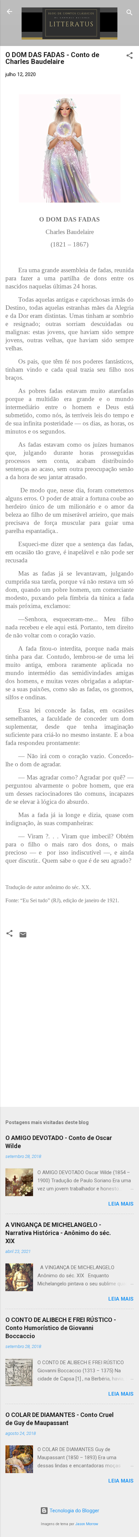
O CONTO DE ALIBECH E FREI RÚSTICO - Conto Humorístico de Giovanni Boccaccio (60, 1328)
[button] (130, 56)
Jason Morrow (86, 1524)
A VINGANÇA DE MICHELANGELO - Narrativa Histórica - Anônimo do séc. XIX (58, 1232)
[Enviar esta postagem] (23, 937)
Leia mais (121, 1204)
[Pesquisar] (130, 13)
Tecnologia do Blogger (73, 1511)
